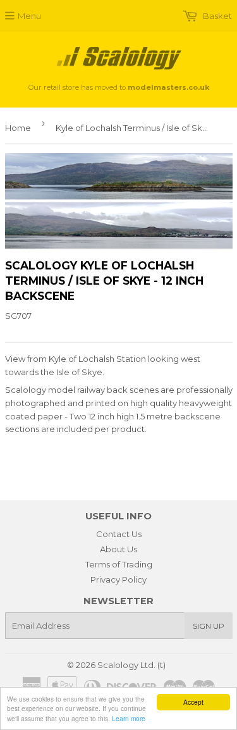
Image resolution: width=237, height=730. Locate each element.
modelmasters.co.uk (168, 87)
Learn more (128, 718)
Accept (193, 702)
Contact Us (119, 534)
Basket (216, 16)
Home (18, 128)
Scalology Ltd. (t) (131, 665)
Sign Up (208, 626)
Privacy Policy (118, 579)
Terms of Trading (118, 564)
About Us (118, 549)
